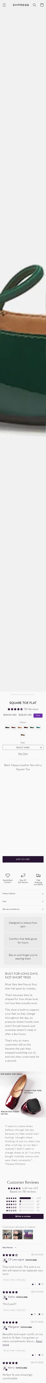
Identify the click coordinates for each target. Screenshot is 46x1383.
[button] (4, 5)
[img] (10, 1255)
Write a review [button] (23, 1216)
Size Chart (23, 753)
